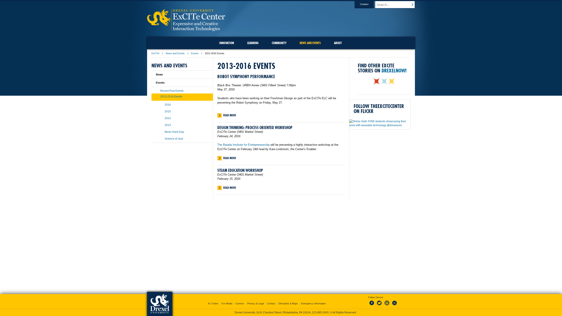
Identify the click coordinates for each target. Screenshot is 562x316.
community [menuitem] (279, 43)
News (159, 74)
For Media (227, 303)
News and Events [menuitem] (310, 43)
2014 (168, 118)
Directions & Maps (288, 303)
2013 (168, 125)
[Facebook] (372, 305)
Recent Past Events (172, 90)
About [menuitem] (338, 43)
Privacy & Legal (255, 303)
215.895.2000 (320, 312)
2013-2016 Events (171, 96)
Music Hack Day (174, 131)
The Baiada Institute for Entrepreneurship (243, 144)
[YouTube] (394, 305)
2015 (168, 111)
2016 (168, 104)
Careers (239, 303)
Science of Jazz (174, 138)
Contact (364, 4)
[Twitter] (379, 305)
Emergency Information (313, 303)
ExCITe (155, 53)
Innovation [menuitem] (226, 43)
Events (194, 53)
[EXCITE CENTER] (186, 29)
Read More (229, 115)
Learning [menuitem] (253, 43)
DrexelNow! (394, 70)
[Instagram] (387, 305)
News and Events (175, 53)
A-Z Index (213, 303)
